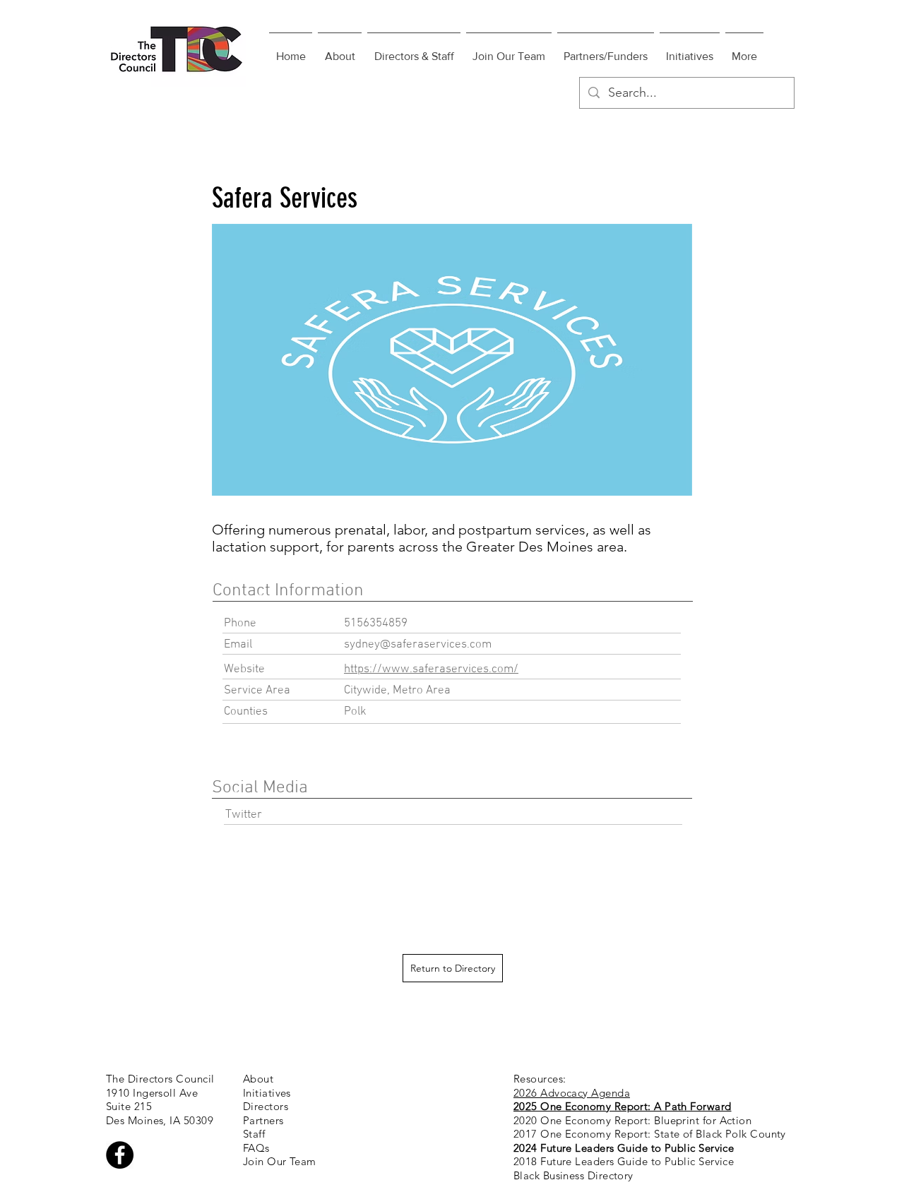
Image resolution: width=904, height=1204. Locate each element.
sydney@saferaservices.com (418, 645)
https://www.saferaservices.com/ (431, 669)
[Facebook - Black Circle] (119, 1155)
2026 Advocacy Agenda (571, 1092)
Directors (265, 1106)
